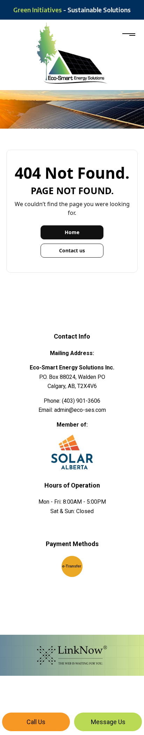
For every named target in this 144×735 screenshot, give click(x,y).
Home (72, 232)
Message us (108, 722)
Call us (36, 722)
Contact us (72, 250)
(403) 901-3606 (81, 400)
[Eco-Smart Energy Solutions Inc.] (72, 52)
